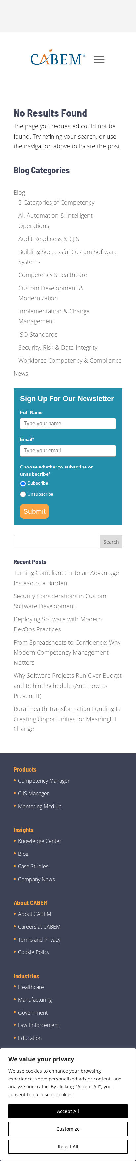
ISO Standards (37, 334)
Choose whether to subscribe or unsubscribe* (56, 470)
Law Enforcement (38, 1025)
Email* (27, 439)
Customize (68, 1129)
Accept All (68, 1111)
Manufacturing (35, 999)
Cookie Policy (33, 952)
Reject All (68, 1147)
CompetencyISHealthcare (52, 275)
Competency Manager (44, 780)
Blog (19, 192)
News (21, 373)
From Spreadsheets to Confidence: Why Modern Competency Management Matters (67, 652)
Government (33, 1012)
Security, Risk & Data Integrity (57, 347)
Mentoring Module (40, 806)
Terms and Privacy (39, 939)
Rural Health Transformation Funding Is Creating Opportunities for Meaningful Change (67, 719)
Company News (36, 879)
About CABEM (34, 914)
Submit (34, 511)
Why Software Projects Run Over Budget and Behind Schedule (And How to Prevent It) (68, 685)
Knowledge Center (39, 841)
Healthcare (31, 987)
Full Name (31, 412)
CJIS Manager (33, 793)
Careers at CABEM (39, 926)
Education (30, 1038)
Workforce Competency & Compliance (70, 360)
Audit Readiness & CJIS (48, 238)
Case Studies (33, 866)
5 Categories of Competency (56, 202)
